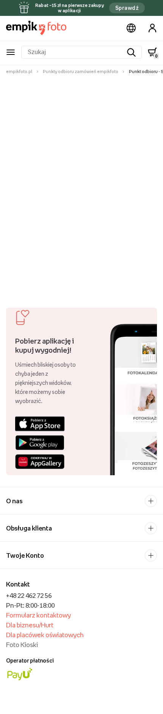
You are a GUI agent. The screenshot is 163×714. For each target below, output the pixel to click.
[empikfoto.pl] (36, 28)
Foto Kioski (22, 644)
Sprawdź (127, 8)
